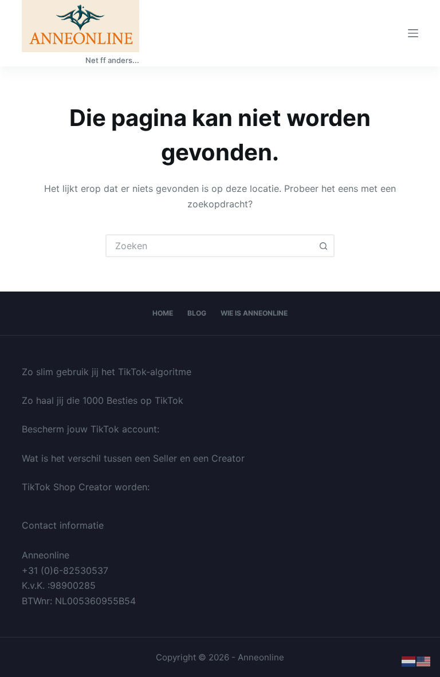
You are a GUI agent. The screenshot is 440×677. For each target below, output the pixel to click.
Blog (196, 313)
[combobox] (210, 245)
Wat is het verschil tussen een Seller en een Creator (133, 458)
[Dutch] (409, 661)
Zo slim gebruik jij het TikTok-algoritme (106, 371)
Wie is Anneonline (254, 313)
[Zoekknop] (323, 245)
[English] (424, 661)
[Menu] (413, 33)
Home (162, 313)
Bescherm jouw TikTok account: (90, 429)
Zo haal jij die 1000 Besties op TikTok (102, 400)
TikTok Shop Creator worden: (86, 487)
